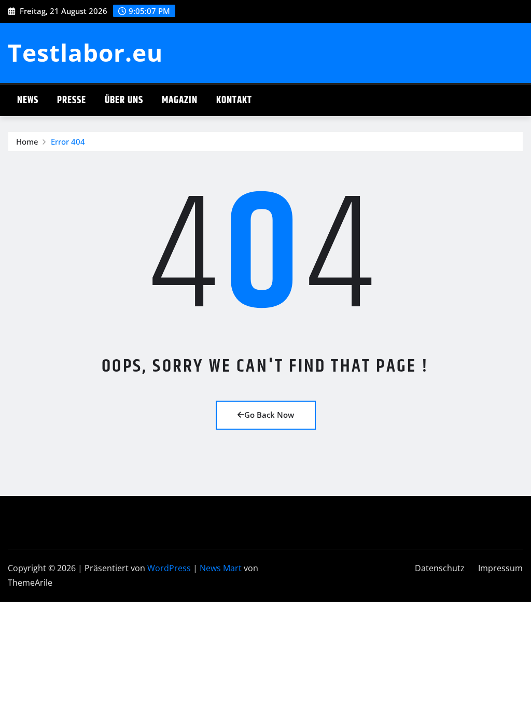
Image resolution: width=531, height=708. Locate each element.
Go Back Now (269, 414)
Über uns (124, 100)
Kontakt (234, 100)
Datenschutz (440, 568)
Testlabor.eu (85, 52)
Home (27, 141)
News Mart (221, 568)
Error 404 (68, 141)
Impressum (500, 568)
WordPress (169, 568)
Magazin (180, 100)
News (27, 100)
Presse (71, 100)
